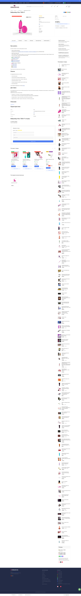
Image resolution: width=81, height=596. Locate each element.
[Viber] (69, 12)
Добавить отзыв (33, 141)
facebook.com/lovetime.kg (15, 61)
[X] (65, 12)
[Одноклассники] (66, 12)
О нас (43, 582)
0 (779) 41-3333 (58, 2)
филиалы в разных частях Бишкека (23, 51)
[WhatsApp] (68, 12)
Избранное (43, 577)
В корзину (13, 166)
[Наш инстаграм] (67, 2)
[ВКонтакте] (64, 12)
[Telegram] (67, 12)
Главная (12, 10)
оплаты (24, 85)
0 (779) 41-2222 (14, 66)
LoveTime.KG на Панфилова (32, 51)
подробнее (12, 104)
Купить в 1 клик (16, 168)
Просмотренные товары (45, 578)
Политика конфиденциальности (46, 581)
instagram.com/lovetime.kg (16, 60)
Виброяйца (20, 10)
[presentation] (53, 148)
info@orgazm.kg (60, 581)
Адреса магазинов (60, 580)
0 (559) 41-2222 (60, 573)
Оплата (43, 573)
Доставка (43, 574)
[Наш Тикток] (68, 2)
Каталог (15, 10)
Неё (39, 24)
